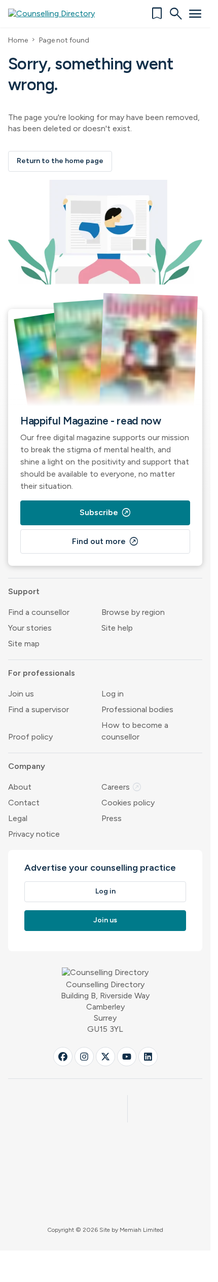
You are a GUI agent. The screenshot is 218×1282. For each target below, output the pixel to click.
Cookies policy (128, 802)
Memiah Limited (141, 1229)
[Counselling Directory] (57, 14)
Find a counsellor (38, 612)
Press (111, 818)
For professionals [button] (41, 673)
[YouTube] (127, 1056)
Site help (117, 628)
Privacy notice (34, 834)
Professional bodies (137, 709)
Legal (17, 818)
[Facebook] (63, 1056)
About (19, 787)
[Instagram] (84, 1056)
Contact (24, 802)
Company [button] (26, 766)
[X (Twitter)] (105, 1056)
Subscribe (105, 513)
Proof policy (30, 737)
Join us (21, 693)
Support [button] (24, 591)
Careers (121, 787)
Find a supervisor (38, 709)
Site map (24, 643)
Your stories (30, 628)
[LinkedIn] (148, 1056)
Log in (112, 693)
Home (18, 40)
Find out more (105, 541)
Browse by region (133, 612)
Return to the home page (60, 161)
